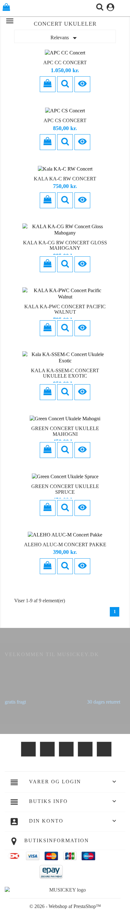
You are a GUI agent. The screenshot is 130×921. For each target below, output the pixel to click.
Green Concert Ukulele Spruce (65, 489)
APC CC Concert (65, 62)
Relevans (65, 38)
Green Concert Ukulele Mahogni (65, 431)
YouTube (85, 749)
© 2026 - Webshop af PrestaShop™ (65, 906)
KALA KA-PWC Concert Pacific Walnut (65, 309)
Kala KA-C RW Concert (65, 178)
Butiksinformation (56, 840)
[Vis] (65, 84)
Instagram (104, 749)
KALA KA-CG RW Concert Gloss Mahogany (65, 245)
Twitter (47, 749)
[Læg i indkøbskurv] (48, 84)
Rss (66, 749)
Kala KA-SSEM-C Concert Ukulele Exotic (65, 373)
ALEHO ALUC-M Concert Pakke (65, 544)
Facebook (28, 749)
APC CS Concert (65, 120)
